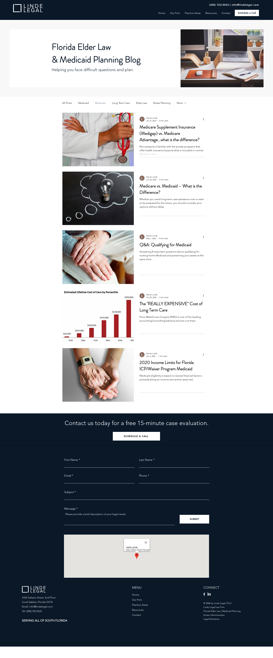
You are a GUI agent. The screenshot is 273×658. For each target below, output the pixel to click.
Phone (143, 475)
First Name (71, 459)
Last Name (145, 459)
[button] (211, 13)
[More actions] (204, 119)
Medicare (100, 102)
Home (135, 594)
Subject (69, 492)
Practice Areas (140, 604)
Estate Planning (161, 102)
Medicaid (83, 102)
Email (67, 475)
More (180, 102)
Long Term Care (121, 102)
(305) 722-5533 (219, 4)
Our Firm (137, 599)
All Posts (67, 102)
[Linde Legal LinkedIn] (209, 594)
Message (70, 508)
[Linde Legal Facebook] (204, 594)
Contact (136, 614)
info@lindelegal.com (245, 4)
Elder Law (141, 102)
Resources (138, 609)
